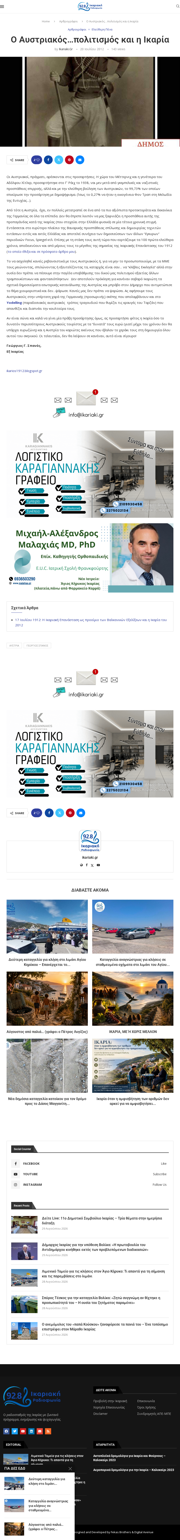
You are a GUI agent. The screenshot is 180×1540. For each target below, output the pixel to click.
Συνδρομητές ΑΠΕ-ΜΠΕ (154, 1413)
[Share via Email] (80, 159)
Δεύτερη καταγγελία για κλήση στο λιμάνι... (47, 1481)
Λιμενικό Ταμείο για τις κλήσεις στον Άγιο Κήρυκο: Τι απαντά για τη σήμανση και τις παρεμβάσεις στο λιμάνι (103, 1273)
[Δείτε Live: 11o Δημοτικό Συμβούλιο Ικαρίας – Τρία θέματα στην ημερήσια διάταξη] (24, 1225)
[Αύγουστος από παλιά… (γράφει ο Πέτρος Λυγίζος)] (47, 999)
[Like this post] (38, 159)
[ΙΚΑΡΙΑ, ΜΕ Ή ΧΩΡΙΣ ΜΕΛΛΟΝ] (132, 999)
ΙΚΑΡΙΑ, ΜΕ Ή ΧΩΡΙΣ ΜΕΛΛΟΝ (133, 1032)
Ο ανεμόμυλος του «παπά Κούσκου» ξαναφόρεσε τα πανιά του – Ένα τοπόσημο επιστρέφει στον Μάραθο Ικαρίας (105, 1326)
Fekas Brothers (121, 1532)
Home (46, 21)
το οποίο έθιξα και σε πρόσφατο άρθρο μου (41, 251)
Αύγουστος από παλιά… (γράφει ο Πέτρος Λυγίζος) (47, 1032)
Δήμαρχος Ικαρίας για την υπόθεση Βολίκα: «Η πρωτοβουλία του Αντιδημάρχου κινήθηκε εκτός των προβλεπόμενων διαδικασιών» (95, 1247)
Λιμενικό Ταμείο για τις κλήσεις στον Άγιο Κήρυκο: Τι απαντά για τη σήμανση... (57, 1460)
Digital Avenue (143, 1532)
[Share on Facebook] (48, 159)
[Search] (178, 7)
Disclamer (100, 1413)
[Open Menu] (2, 7)
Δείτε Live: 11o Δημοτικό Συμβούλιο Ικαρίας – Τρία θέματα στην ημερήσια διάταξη (102, 1220)
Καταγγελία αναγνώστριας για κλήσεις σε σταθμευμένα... (48, 1505)
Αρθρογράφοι (68, 21)
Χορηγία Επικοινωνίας (109, 1407)
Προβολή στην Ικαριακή (110, 1401)
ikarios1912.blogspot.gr (24, 371)
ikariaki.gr (66, 49)
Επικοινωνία (146, 1401)
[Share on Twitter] (58, 159)
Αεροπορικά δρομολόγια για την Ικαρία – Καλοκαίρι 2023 (133, 1470)
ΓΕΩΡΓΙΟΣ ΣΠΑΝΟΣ (37, 645)
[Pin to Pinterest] (69, 159)
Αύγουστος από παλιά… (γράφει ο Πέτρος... (46, 1527)
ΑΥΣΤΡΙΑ (14, 645)
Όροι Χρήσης (146, 1407)
